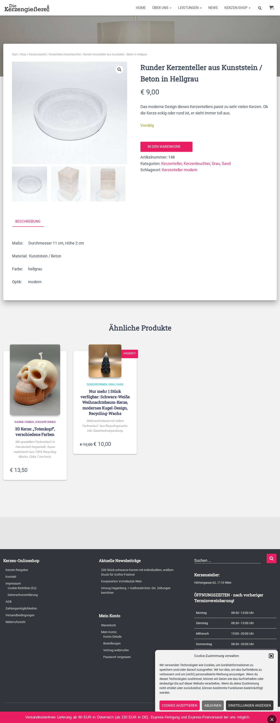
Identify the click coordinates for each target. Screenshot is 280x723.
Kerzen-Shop (236, 8)
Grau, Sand (221, 163)
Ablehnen (212, 705)
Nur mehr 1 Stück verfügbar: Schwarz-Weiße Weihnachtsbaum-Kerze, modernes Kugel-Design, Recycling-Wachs (105, 402)
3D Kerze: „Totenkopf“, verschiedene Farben (35, 431)
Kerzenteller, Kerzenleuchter (65, 54)
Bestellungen (112, 643)
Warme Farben (24, 422)
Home (141, 8)
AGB (8, 601)
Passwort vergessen (117, 657)
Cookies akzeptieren (179, 705)
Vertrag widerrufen (116, 650)
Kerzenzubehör (37, 54)
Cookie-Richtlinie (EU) (22, 588)
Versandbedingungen (20, 615)
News (213, 8)
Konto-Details (112, 636)
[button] (271, 656)
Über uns (160, 8)
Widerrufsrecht (15, 622)
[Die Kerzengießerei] (27, 7)
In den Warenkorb (164, 147)
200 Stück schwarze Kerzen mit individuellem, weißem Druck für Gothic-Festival (137, 572)
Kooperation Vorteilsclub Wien (121, 581)
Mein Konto (109, 632)
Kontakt (10, 576)
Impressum (13, 583)
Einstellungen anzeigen (249, 705)
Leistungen (189, 8)
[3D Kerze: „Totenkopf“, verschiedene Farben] (35, 379)
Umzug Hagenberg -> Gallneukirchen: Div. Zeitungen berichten (136, 590)
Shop (23, 54)
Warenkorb (108, 625)
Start (15, 54)
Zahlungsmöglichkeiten (21, 608)
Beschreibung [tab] (27, 221)
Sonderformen (45, 422)
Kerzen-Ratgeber (16, 570)
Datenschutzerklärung (23, 595)
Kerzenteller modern (179, 170)
